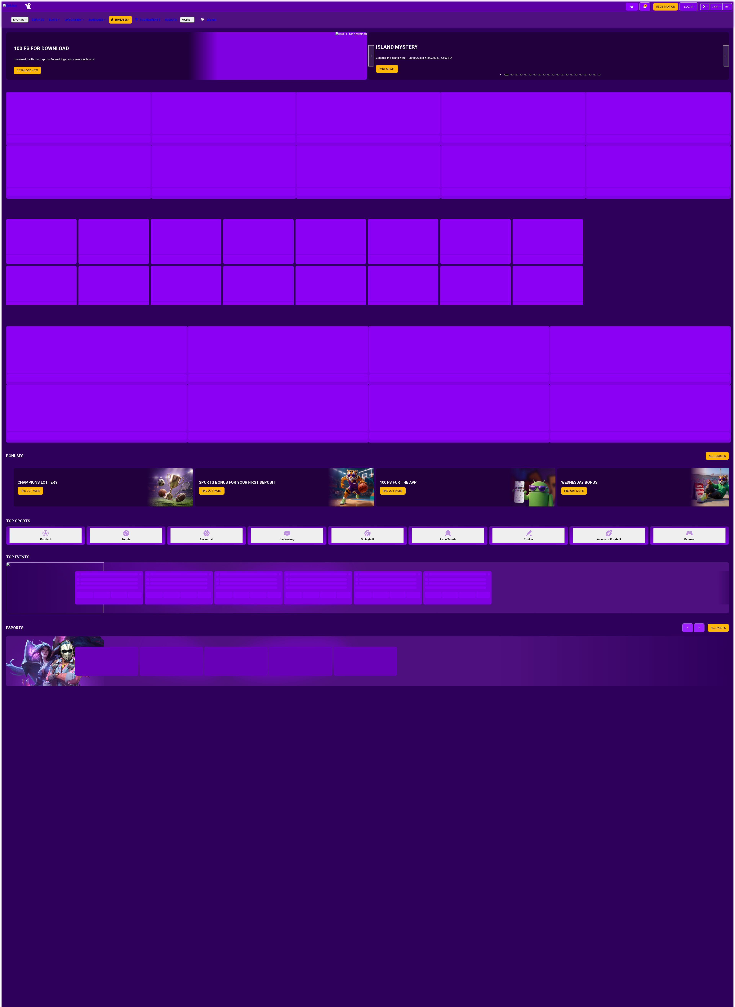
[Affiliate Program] (632, 7)
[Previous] (687, 567)
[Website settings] (705, 6)
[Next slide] (726, 56)
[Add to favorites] (137, 588)
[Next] (696, 213)
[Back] (689, 213)
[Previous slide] (371, 56)
